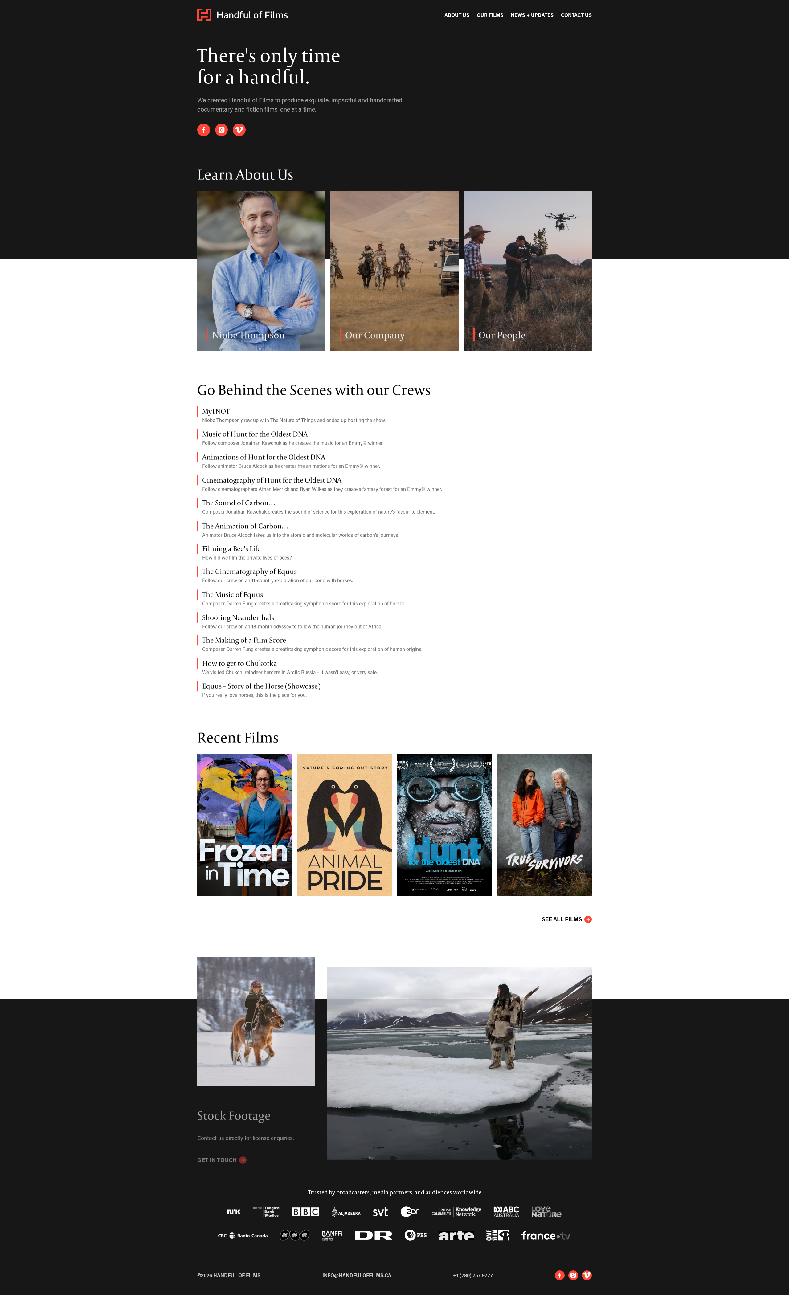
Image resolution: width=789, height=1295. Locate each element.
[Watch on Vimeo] (239, 130)
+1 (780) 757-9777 (473, 1275)
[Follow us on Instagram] (221, 130)
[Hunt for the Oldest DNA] (444, 825)
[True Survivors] (544, 825)
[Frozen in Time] (244, 825)
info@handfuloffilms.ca (356, 1275)
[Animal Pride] (344, 825)
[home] (242, 15)
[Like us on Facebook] (203, 130)
